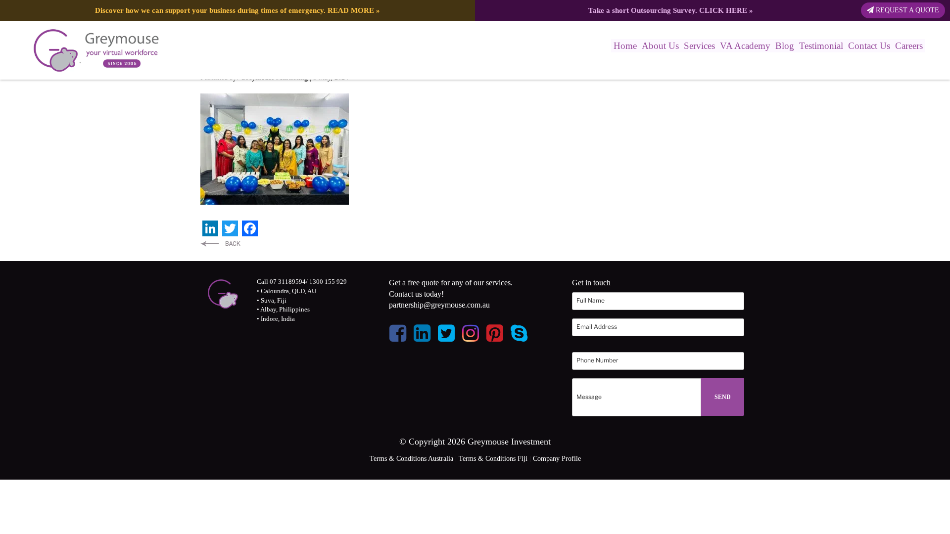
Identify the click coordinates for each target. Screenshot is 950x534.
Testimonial (821, 46)
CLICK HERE (723, 10)
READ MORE (351, 10)
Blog (784, 46)
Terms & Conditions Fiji (493, 458)
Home (625, 46)
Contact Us (869, 46)
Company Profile (557, 458)
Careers (909, 46)
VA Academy (745, 46)
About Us (660, 46)
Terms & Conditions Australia (411, 458)
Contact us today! (416, 294)
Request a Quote (906, 10)
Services (699, 46)
